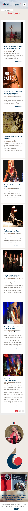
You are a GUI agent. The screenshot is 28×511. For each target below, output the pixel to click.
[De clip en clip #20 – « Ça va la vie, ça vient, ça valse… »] (13, 32)
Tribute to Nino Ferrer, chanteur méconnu (11, 379)
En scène (21, 278)
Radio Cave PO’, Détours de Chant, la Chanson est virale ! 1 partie (13, 93)
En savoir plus (18, 62)
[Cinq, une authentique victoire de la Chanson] (13, 216)
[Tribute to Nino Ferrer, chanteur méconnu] (13, 365)
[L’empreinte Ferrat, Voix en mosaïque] (13, 122)
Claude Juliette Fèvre (9, 50)
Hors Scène (9, 51)
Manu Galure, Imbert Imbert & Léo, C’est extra (13, 327)
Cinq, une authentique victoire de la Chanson (11, 230)
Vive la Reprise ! (10, 141)
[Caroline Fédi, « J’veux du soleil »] (13, 171)
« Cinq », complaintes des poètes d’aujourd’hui (12, 276)
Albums (5, 51)
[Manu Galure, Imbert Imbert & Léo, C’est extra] (13, 313)
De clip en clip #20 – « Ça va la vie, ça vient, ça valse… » (13, 47)
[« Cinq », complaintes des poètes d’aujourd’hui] (13, 261)
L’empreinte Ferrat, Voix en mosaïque (13, 137)
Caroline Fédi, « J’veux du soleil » (12, 185)
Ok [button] (16, 509)
